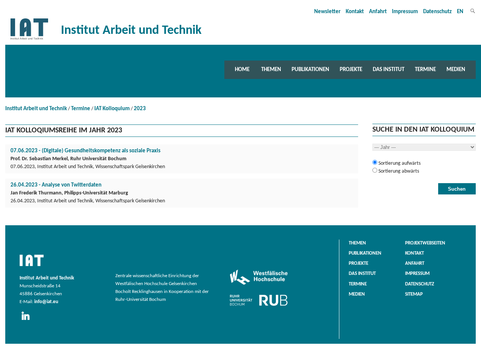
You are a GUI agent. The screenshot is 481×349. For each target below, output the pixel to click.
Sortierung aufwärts (398, 163)
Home (242, 70)
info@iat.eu (46, 302)
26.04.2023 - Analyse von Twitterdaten (56, 185)
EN (460, 12)
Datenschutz (437, 12)
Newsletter (327, 12)
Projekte (351, 70)
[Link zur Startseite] (29, 39)
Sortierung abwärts (398, 171)
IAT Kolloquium (112, 109)
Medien (455, 70)
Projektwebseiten (425, 243)
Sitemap (414, 294)
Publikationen (310, 70)
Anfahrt (378, 12)
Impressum (405, 12)
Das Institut (388, 70)
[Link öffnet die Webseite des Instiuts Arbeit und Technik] (32, 266)
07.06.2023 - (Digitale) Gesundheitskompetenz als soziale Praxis (85, 151)
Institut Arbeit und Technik (36, 109)
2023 (140, 109)
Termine (425, 70)
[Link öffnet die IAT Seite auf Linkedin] (28, 320)
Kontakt (355, 12)
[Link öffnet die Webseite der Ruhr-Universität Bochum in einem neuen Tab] (258, 305)
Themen (271, 70)
